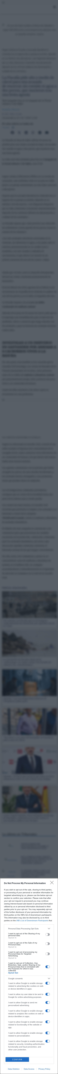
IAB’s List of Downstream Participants (32, 920)
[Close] (52, 883)
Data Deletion (14, 1069)
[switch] (47, 934)
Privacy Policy (44, 1069)
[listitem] (29, 928)
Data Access (29, 1069)
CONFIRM (17, 1060)
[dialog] (29, 976)
